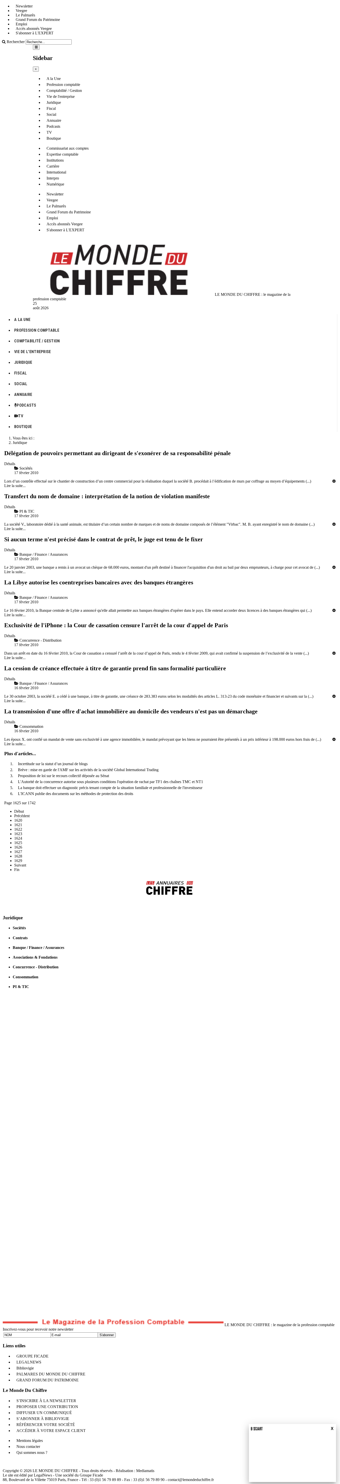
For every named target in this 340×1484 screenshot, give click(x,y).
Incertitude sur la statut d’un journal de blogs (53, 764)
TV (49, 132)
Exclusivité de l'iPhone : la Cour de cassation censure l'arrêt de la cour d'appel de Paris (116, 625)
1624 (18, 838)
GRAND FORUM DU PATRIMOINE (47, 1380)
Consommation (25, 977)
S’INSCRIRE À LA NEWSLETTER (46, 1401)
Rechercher (16, 42)
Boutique (54, 138)
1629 (18, 861)
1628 (18, 856)
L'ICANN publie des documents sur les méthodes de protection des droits (75, 794)
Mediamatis (145, 1471)
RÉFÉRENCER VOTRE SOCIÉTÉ (45, 1424)
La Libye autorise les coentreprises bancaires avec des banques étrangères (98, 582)
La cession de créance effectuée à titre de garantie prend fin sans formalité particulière (115, 668)
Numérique (55, 184)
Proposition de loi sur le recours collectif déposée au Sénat (63, 776)
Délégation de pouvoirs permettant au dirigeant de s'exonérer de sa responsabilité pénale (117, 453)
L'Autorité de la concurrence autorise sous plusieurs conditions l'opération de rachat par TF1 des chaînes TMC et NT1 (110, 782)
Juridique (54, 102)
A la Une (54, 78)
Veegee (21, 10)
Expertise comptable (62, 154)
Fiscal (51, 108)
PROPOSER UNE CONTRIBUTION (47, 1407)
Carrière (53, 166)
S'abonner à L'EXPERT (35, 33)
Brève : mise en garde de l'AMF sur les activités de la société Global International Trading (88, 770)
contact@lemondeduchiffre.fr (191, 1480)
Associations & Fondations (35, 957)
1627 (18, 852)
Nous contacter (28, 1446)
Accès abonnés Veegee (34, 28)
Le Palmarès (25, 15)
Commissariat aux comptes (68, 148)
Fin (16, 869)
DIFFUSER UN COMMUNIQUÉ (44, 1413)
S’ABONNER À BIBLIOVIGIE (42, 1419)
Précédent (22, 816)
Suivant (20, 865)
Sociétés (19, 928)
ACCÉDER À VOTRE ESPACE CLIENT (51, 1430)
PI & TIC (21, 987)
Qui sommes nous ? (31, 1452)
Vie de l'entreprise (61, 96)
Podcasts (53, 126)
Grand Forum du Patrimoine (38, 19)
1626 (18, 847)
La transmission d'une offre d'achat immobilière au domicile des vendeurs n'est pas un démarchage (131, 711)
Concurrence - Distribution (35, 967)
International (56, 172)
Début (19, 811)
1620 (18, 820)
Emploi (21, 24)
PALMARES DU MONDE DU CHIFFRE (50, 1374)
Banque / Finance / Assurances (38, 947)
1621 (18, 825)
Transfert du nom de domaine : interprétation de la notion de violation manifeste (107, 496)
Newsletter (24, 6)
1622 (18, 829)
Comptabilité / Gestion (64, 90)
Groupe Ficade (91, 1475)
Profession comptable (63, 84)
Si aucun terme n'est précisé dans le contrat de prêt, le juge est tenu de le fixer (103, 539)
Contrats (20, 938)
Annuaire (54, 120)
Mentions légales (29, 1440)
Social (51, 114)
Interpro (53, 178)
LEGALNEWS (28, 1362)
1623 (18, 834)
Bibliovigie (25, 1368)
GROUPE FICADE (32, 1356)
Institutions (55, 160)
